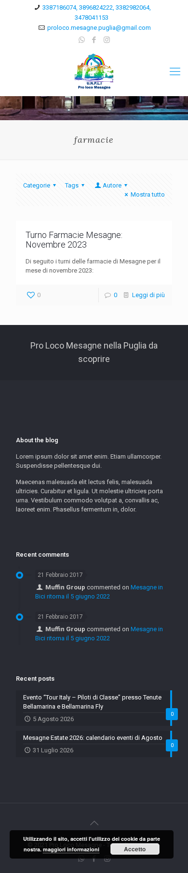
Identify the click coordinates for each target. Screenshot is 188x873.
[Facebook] (94, 40)
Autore (112, 185)
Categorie (36, 185)
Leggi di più (148, 295)
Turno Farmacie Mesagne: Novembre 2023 (74, 239)
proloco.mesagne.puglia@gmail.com (99, 27)
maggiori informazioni (71, 849)
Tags (72, 185)
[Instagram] (107, 40)
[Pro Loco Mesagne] (94, 71)
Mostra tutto (148, 194)
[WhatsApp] (82, 40)
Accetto (135, 849)
